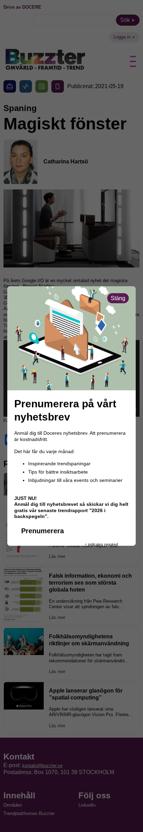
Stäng (118, 298)
